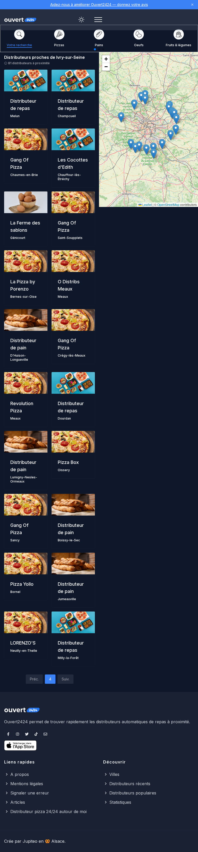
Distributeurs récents (129, 783)
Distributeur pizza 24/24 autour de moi (48, 811)
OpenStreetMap (168, 204)
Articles (17, 802)
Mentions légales (26, 783)
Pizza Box (68, 462)
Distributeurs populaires (132, 792)
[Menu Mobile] (98, 19)
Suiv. (65, 679)
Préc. (34, 679)
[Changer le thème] (81, 19)
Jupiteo (30, 841)
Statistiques (120, 802)
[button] (162, 144)
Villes (114, 774)
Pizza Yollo (22, 584)
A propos (19, 774)
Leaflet (147, 204)
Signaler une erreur (29, 792)
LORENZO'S (23, 643)
